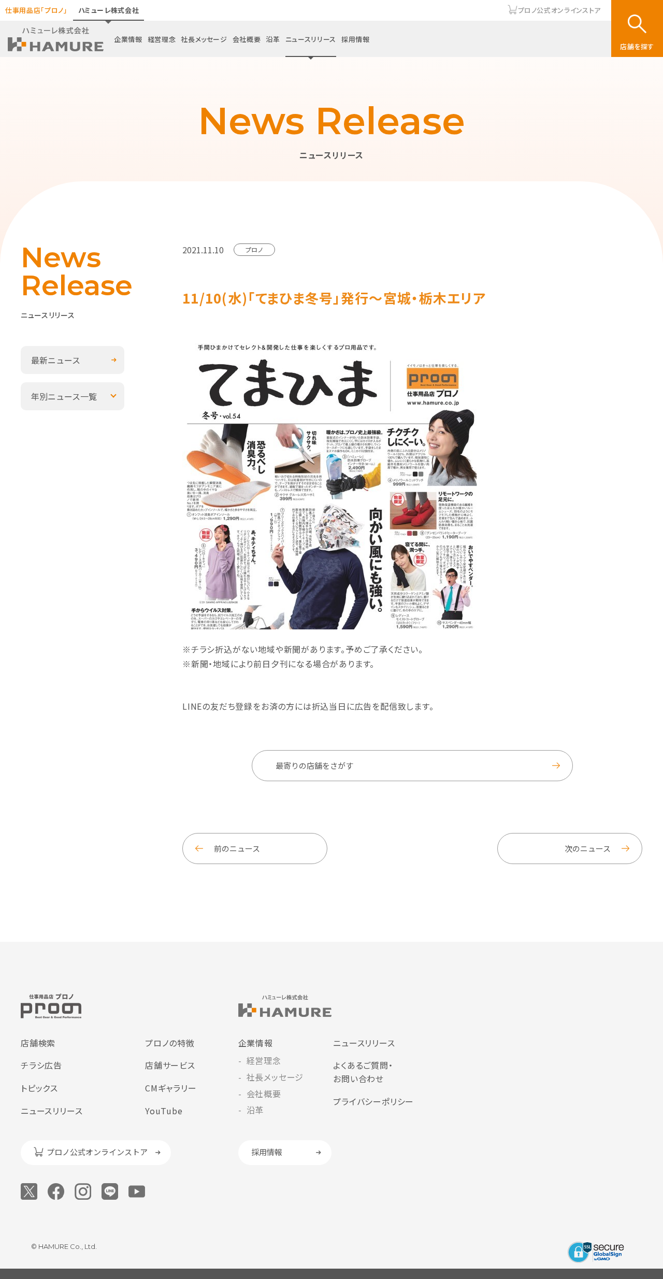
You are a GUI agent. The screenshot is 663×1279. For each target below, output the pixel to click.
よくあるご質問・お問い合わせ (363, 1072)
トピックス (39, 1088)
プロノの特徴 (170, 1043)
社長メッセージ (204, 39)
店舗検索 (38, 1043)
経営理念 (162, 39)
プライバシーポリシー (373, 1101)
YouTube (164, 1110)
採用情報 (355, 39)
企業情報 (128, 39)
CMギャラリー (171, 1088)
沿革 (273, 39)
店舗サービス (170, 1065)
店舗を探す (637, 46)
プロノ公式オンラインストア (559, 10)
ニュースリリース (310, 39)
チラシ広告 (41, 1065)
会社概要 (247, 39)
